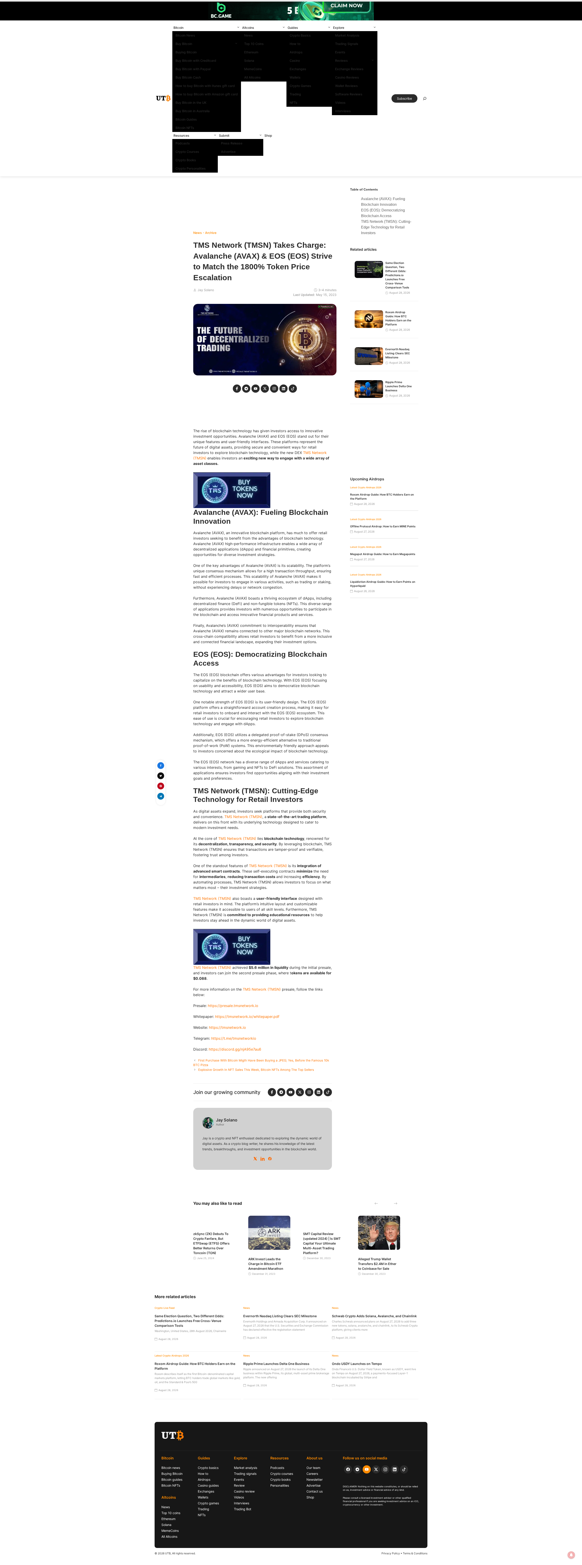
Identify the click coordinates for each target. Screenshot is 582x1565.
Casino (295, 60)
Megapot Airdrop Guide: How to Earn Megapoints (382, 554)
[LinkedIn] (263, 1159)
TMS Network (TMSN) (243, 816)
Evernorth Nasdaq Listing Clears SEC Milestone (397, 353)
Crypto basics (208, 1468)
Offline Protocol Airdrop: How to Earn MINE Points (383, 526)
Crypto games (208, 1503)
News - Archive (204, 233)
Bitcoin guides (171, 1479)
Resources (181, 135)
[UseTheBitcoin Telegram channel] (357, 1469)
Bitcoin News (185, 35)
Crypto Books (186, 160)
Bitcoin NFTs (185, 128)
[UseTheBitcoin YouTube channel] (367, 1469)
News (248, 35)
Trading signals (245, 1474)
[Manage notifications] (571, 1555)
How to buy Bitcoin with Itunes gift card (205, 86)
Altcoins (248, 28)
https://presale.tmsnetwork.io (233, 1005)
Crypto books (280, 1479)
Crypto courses (281, 1474)
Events (340, 52)
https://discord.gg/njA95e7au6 (235, 1049)
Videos (340, 102)
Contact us (314, 1491)
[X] (255, 1159)
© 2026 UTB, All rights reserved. (175, 1553)
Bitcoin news (170, 1468)
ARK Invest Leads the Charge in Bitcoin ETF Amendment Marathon (265, 1263)
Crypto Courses (187, 152)
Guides (293, 28)
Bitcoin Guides (186, 119)
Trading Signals (346, 44)
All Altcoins (252, 77)
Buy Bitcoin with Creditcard (196, 60)
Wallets (295, 77)
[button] (238, 27)
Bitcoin (178, 28)
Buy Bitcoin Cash (188, 77)
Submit (224, 135)
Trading (295, 94)
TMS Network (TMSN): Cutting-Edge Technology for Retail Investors (386, 227)
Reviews (341, 60)
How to (295, 44)
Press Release (231, 143)
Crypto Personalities (191, 168)
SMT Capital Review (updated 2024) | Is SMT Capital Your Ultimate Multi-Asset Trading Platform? (322, 1243)
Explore (338, 28)
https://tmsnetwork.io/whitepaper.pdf (247, 1016)
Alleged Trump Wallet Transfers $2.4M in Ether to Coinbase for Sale (377, 1263)
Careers (312, 1474)
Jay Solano (206, 290)
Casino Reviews (347, 77)
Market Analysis (347, 35)
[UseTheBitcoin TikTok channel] (404, 1469)
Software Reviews (348, 94)
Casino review (244, 1491)
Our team (313, 1468)
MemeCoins (253, 69)
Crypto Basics (300, 35)
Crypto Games (300, 86)
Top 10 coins (170, 1513)
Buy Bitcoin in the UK (191, 102)
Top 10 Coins (254, 44)
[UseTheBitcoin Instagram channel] (385, 1469)
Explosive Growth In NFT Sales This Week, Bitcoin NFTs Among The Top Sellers (256, 1069)
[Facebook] (270, 1159)
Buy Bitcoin (184, 44)
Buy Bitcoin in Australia (193, 111)
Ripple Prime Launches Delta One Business (398, 386)
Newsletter (314, 1479)
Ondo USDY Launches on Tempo (357, 1364)
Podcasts (183, 143)
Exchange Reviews (349, 69)
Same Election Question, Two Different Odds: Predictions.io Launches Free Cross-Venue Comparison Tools (397, 275)
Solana (249, 60)
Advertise (228, 152)
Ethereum (251, 52)
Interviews (343, 111)
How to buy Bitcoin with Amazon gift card (207, 94)
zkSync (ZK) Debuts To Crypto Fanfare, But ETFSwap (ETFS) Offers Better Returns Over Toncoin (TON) (211, 1243)
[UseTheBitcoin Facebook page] (348, 1469)
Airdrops (296, 52)
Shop (268, 135)
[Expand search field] (424, 100)
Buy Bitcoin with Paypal (193, 69)
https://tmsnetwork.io (227, 1027)
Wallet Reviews (346, 86)
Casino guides (208, 1485)
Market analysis (245, 1468)
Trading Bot (242, 1509)
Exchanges (298, 69)
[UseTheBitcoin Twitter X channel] (376, 1469)
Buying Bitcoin (186, 52)
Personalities (279, 1485)
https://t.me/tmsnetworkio (233, 1038)
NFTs (293, 102)
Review (239, 1485)
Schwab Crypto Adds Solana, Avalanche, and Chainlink (374, 1316)
